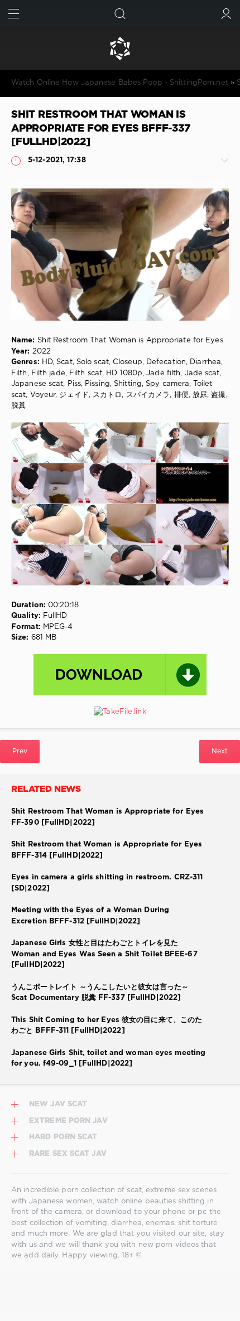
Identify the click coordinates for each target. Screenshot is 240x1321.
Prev (19, 751)
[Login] (226, 13)
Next (220, 751)
